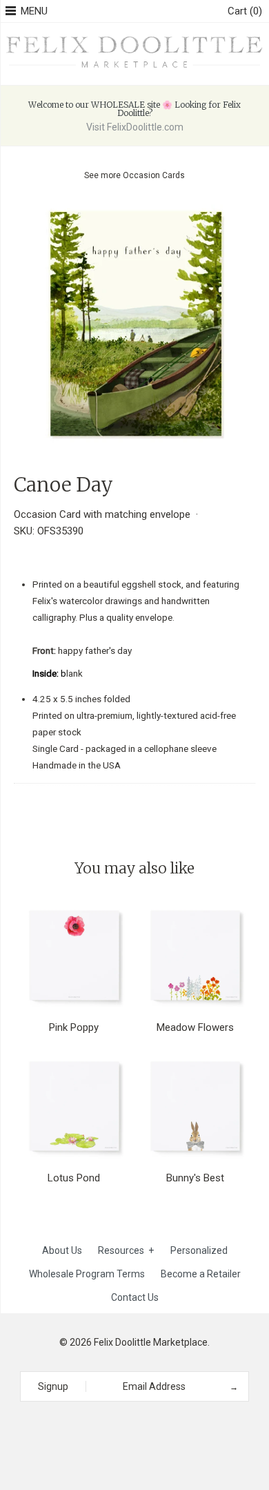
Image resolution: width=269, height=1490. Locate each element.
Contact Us (135, 1297)
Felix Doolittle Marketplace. (152, 1342)
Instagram (129, 1426)
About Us (62, 1250)
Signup (53, 1386)
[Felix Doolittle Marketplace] (134, 38)
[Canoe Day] (134, 212)
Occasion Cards (154, 175)
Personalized (199, 1250)
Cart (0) (245, 11)
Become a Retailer (201, 1273)
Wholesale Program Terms (87, 1273)
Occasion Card (47, 514)
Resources (126, 1250)
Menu (34, 11)
